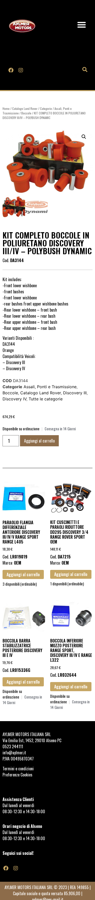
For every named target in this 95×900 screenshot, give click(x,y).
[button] (81, 24)
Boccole (26, 113)
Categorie (46, 108)
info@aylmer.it (14, 753)
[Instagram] (20, 70)
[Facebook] (11, 70)
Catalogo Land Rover (24, 108)
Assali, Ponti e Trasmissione (50, 386)
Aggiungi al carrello (39, 441)
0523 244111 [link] (13, 746)
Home (6, 108)
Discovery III (75, 392)
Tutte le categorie (46, 398)
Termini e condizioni (19, 769)
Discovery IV (14, 398)
